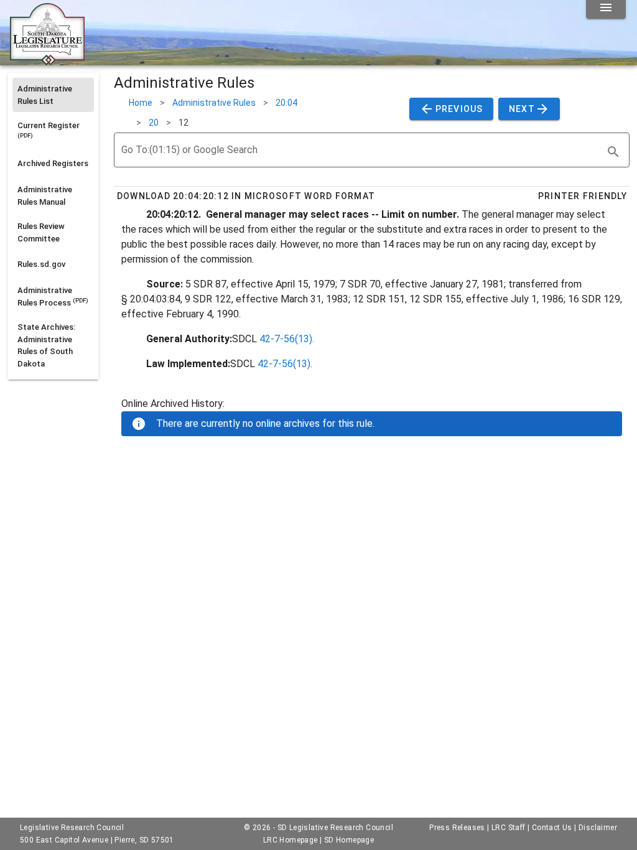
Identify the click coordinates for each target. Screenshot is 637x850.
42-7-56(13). (286, 339)
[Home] (47, 60)
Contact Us (552, 827)
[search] (613, 152)
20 (154, 123)
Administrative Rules (214, 103)
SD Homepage (349, 840)
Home (140, 103)
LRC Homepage (290, 840)
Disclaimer (598, 827)
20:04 (286, 103)
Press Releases (457, 827)
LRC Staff (508, 827)
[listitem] (53, 95)
